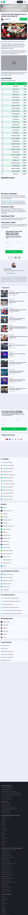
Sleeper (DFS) (6, 544)
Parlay (4, 637)
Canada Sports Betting (8, 496)
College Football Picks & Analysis (8, 807)
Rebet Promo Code (6, 885)
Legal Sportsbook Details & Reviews (10, 598)
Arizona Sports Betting (8, 490)
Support (3, 907)
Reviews (3, 504)
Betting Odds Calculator (8, 574)
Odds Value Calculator (8, 577)
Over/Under (5, 631)
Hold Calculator (6, 586)
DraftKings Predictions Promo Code (9, 863)
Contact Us (4, 913)
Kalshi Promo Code (6, 859)
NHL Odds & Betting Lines (7, 798)
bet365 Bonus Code (6, 853)
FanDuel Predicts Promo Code (8, 857)
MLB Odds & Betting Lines (7, 796)
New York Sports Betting (8, 465)
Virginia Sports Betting (8, 480)
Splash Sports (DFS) (7, 559)
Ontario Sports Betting (8, 499)
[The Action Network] (4, 2)
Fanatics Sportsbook (7, 510)
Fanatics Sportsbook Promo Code (9, 849)
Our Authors (4, 897)
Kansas (3, 839)
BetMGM (5, 513)
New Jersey (4, 828)
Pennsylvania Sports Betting (9, 474)
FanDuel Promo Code (6, 868)
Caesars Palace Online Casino (7, 654)
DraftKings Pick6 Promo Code (8, 878)
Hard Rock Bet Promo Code (7, 874)
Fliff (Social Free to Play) (8, 526)
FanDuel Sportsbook (6, 75)
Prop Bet (5, 634)
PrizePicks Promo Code (6, 891)
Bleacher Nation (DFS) (8, 553)
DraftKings (5, 516)
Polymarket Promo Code (7, 855)
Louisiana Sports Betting (8, 468)
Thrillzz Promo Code (6, 889)
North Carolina (5, 841)
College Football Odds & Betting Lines (9, 791)
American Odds (6, 621)
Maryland (4, 822)
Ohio (3, 836)
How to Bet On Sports (8, 595)
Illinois (3, 832)
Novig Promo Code (6, 861)
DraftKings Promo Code (7, 866)
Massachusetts (5, 837)
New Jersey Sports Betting (9, 483)
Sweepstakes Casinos (5, 660)
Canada (3, 845)
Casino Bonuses (4, 648)
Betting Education (7, 618)
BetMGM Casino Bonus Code (7, 651)
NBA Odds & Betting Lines (7, 789)
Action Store (4, 903)
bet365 (4, 507)
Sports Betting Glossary (8, 604)
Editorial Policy (5, 899)
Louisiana (4, 820)
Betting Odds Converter (8, 580)
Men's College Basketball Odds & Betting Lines (11, 793)
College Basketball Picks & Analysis (9, 808)
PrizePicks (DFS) (6, 538)
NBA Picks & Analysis (6, 805)
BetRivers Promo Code (6, 876)
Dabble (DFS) (6, 541)
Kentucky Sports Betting (8, 493)
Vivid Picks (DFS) (6, 556)
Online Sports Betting (7, 462)
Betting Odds (6, 589)
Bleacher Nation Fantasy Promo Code (10, 882)
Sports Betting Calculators (10, 571)
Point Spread (6, 625)
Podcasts (4, 909)
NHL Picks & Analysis (6, 812)
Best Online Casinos (5, 645)
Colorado (3, 826)
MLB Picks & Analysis (6, 810)
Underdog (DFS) (6, 535)
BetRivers (5, 532)
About (3, 896)
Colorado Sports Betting (8, 477)
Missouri (3, 843)
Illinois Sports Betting (7, 471)
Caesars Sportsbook (7, 519)
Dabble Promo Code (6, 880)
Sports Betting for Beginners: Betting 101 (11, 601)
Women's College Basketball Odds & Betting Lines (12, 794)
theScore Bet (6, 523)
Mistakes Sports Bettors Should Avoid (11, 607)
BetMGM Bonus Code (6, 851)
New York (4, 819)
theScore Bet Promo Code (7, 870)
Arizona (3, 824)
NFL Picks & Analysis (6, 803)
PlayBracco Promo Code (7, 887)
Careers (3, 901)
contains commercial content (9, 277)
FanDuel (5, 566)
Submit (14, 251)
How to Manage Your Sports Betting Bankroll (12, 613)
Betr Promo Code (5, 883)
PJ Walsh (6, 19)
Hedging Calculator (7, 583)
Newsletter (4, 911)
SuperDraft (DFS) (6, 562)
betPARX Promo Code (6, 872)
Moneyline (5, 628)
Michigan (3, 834)
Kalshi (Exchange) (7, 529)
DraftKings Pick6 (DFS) (8, 550)
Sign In (25, 1)
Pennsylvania (4, 830)
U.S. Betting (4, 459)
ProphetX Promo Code (6, 865)
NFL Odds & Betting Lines (7, 787)
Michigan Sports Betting (8, 486)
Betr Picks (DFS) (6, 547)
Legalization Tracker (6, 817)
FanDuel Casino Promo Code (7, 657)
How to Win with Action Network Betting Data (12, 610)
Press (3, 905)
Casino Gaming (6, 642)
